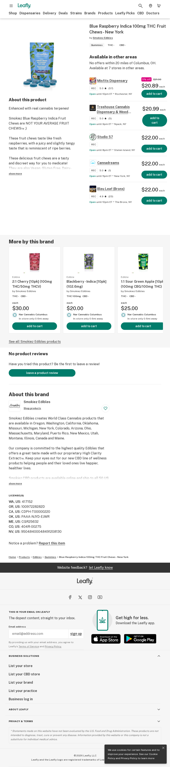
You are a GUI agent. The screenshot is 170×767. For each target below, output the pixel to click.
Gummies (50, 557)
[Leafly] (24, 5)
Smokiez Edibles (103, 37)
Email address (17, 626)
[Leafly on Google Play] (140, 639)
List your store (21, 666)
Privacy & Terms (21, 721)
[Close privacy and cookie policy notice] (163, 748)
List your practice (23, 691)
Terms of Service (29, 646)
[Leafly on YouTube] (100, 597)
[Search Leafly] (140, 5)
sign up (76, 634)
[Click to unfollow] (105, 408)
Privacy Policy (129, 758)
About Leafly (18, 709)
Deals (63, 13)
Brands (90, 13)
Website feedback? (85, 568)
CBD (140, 13)
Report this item (52, 543)
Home (12, 557)
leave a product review (42, 373)
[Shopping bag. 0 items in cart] (158, 5)
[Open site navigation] (11, 5)
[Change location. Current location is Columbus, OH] (150, 5)
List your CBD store (24, 674)
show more (15, 173)
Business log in (21, 699)
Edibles (37, 557)
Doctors (152, 13)
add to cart (34, 326)
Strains (76, 13)
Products (105, 13)
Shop (13, 13)
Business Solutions (24, 656)
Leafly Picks (125, 13)
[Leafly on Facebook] (70, 597)
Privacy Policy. (53, 646)
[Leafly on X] (80, 597)
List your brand (21, 682)
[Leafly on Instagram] (90, 597)
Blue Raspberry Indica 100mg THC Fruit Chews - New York (94, 557)
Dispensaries (29, 13)
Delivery (49, 13)
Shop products (32, 408)
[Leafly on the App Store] (106, 639)
